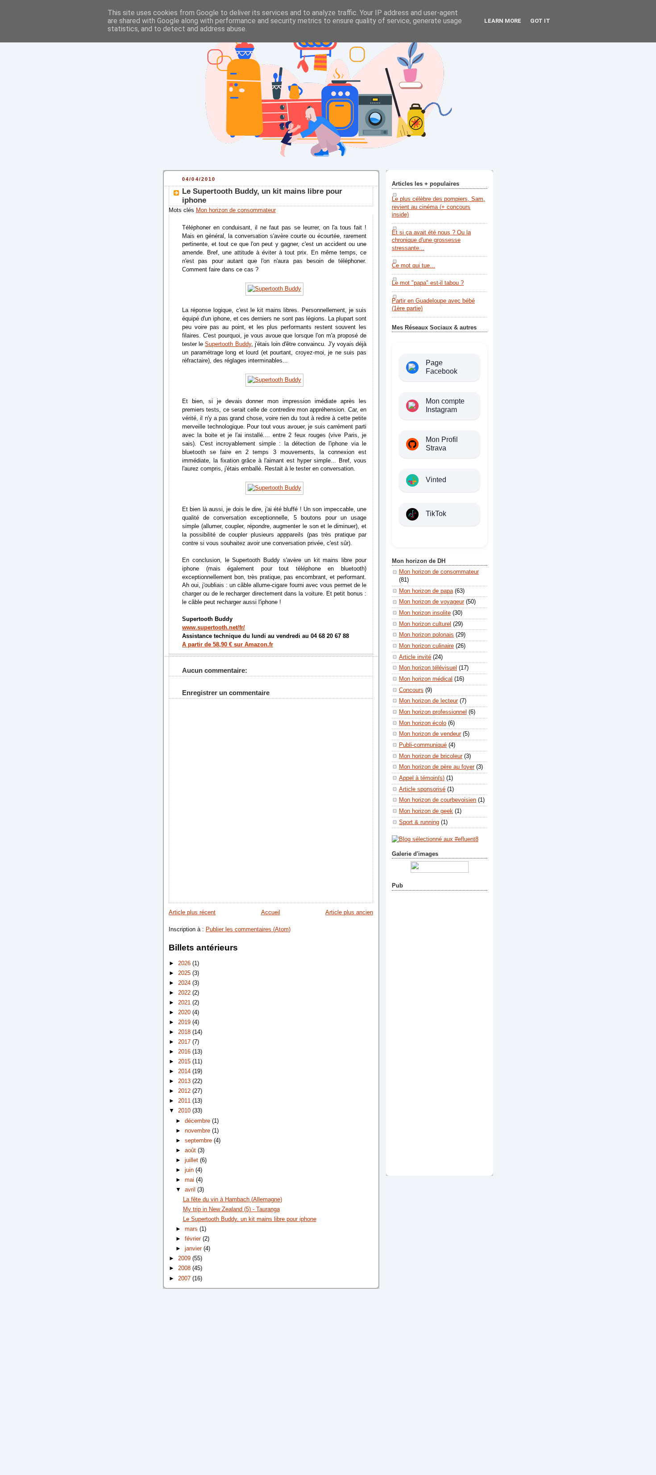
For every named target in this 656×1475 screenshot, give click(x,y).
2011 (185, 1101)
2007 (185, 1278)
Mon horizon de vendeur (430, 734)
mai (190, 1180)
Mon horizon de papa (426, 591)
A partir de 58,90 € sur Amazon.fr (227, 645)
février (194, 1239)
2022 (185, 993)
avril (191, 1190)
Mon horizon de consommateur (236, 210)
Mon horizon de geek (426, 811)
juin (190, 1170)
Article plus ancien (349, 912)
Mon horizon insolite (425, 613)
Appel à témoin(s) (421, 778)
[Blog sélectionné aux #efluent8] (435, 839)
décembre (198, 1121)
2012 (185, 1091)
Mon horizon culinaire (426, 646)
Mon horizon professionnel (433, 712)
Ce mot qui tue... (413, 265)
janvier (194, 1249)
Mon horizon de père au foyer (436, 767)
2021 (185, 1003)
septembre (199, 1141)
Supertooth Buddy (228, 344)
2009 (185, 1258)
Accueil (270, 912)
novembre (198, 1131)
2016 (185, 1052)
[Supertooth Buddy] (274, 289)
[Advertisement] (439, 1031)
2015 (185, 1061)
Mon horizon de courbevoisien (437, 800)
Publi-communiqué (423, 745)
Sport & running (419, 822)
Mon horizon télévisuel (428, 668)
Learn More (502, 20)
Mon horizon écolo (422, 723)
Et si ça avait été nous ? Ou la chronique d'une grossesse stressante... (431, 240)
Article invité (415, 657)
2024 (185, 983)
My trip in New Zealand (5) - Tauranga (231, 1209)
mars (192, 1229)
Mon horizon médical (426, 679)
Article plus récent (192, 912)
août (191, 1150)
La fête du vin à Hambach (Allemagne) (232, 1199)
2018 (185, 1032)
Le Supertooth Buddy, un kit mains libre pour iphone (249, 1219)
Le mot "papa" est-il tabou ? (428, 283)
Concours (411, 690)
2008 (185, 1268)
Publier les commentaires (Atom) (248, 929)
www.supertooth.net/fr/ (213, 628)
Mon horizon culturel (425, 624)
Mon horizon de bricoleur (430, 756)
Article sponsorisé (422, 789)
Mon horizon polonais (426, 635)
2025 (185, 973)
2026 (185, 963)
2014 (185, 1071)
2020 (185, 1012)
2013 (185, 1081)
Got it (540, 20)
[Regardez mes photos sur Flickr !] (440, 871)
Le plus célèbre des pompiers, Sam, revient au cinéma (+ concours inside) (438, 207)
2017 (185, 1042)
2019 (185, 1022)
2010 (185, 1111)
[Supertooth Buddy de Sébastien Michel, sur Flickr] (274, 380)
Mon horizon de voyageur (431, 602)
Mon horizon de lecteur (428, 701)
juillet (192, 1160)
